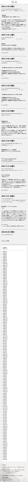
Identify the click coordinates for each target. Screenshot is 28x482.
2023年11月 (5, 301)
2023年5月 (5, 310)
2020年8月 (5, 360)
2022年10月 (5, 320)
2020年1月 (5, 369)
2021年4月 (5, 348)
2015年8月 (5, 448)
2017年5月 (5, 417)
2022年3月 (5, 331)
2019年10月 (5, 373)
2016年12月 (5, 424)
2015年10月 (5, 445)
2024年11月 (5, 283)
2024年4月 (5, 293)
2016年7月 (5, 432)
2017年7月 (5, 414)
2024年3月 (5, 295)
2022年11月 (5, 319)
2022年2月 (5, 332)
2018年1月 (5, 405)
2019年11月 (5, 372)
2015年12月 (5, 442)
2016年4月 (5, 436)
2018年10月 (5, 391)
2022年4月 (5, 329)
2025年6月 (5, 272)
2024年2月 (5, 296)
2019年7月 (5, 378)
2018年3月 (5, 402)
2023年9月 (5, 304)
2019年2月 (5, 385)
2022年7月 (5, 325)
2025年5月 (5, 274)
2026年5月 (5, 256)
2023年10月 (5, 302)
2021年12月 (5, 335)
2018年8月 (5, 394)
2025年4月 (5, 275)
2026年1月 (5, 262)
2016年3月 (5, 438)
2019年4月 (5, 382)
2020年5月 (5, 364)
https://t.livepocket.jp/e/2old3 (10, 158)
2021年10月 (5, 338)
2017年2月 (5, 421)
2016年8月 (5, 430)
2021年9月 (5, 340)
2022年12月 (5, 317)
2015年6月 (5, 451)
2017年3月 (5, 420)
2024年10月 (5, 284)
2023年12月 (5, 299)
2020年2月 (5, 367)
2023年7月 (5, 307)
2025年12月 (5, 263)
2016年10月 (5, 427)
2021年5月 (5, 346)
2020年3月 (5, 366)
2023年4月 (5, 311)
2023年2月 (5, 314)
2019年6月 (5, 379)
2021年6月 (5, 345)
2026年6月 (5, 254)
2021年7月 (5, 343)
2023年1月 (5, 316)
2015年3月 (5, 456)
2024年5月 (5, 292)
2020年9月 (5, 358)
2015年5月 (5, 453)
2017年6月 (5, 415)
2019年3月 (5, 384)
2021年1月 (5, 352)
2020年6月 (5, 363)
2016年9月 (5, 429)
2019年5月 (5, 381)
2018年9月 (5, 393)
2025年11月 (5, 265)
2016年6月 (5, 433)
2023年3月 (5, 313)
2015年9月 (5, 447)
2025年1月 (5, 280)
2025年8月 (5, 269)
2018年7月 (5, 396)
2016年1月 (5, 441)
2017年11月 (5, 408)
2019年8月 (5, 376)
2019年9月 (5, 375)
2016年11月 (5, 426)
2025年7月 (5, 271)
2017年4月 (5, 418)
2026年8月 (5, 251)
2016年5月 (5, 435)
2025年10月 (5, 266)
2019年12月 (5, 370)
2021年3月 (5, 349)
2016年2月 (5, 439)
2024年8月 (5, 287)
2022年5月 (5, 328)
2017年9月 (5, 411)
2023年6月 (5, 308)
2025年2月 (5, 278)
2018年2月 (5, 403)
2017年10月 (5, 409)
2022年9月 (5, 322)
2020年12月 (5, 354)
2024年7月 (5, 289)
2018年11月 (5, 390)
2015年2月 (5, 457)
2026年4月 (5, 257)
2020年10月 (5, 357)
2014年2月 (5, 459)
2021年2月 (5, 351)
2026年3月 (5, 259)
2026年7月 (5, 253)
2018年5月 (5, 399)
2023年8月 (5, 305)
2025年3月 (5, 277)
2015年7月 (5, 450)
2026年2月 (5, 260)
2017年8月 (5, 412)
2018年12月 (5, 388)
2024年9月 (5, 286)
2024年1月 (5, 298)
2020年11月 (5, 355)
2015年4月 (5, 454)
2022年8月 (5, 323)
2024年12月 (5, 281)
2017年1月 (5, 423)
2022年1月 (5, 334)
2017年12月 (5, 406)
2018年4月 (5, 400)
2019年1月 (5, 387)
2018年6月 (5, 397)
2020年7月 (5, 361)
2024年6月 (5, 290)
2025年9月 (5, 268)
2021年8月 (5, 341)
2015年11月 (5, 444)
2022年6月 (5, 326)
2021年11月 (5, 337)
